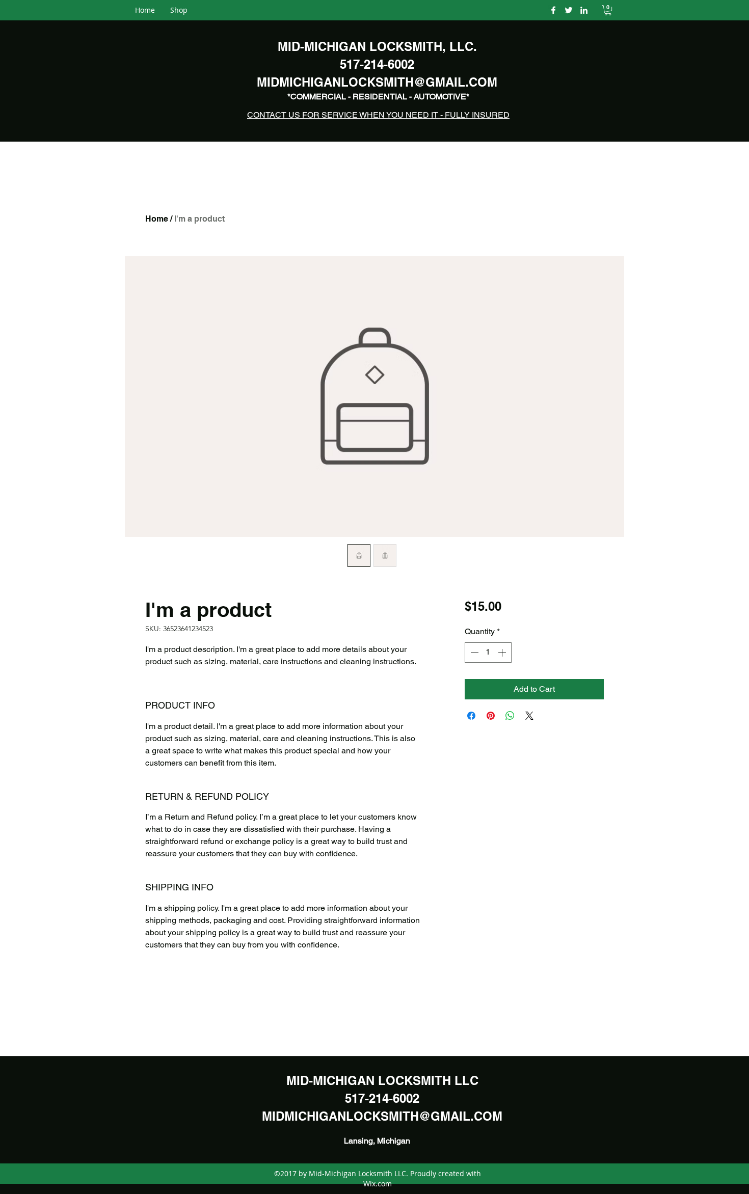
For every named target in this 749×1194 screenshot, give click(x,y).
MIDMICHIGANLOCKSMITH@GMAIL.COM (382, 1116)
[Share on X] (529, 716)
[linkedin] (584, 10)
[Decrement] (473, 652)
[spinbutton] (488, 652)
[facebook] (553, 10)
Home (156, 219)
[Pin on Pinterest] (491, 716)
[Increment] (503, 652)
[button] (608, 10)
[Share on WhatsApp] (510, 716)
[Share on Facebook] (471, 716)
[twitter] (569, 10)
